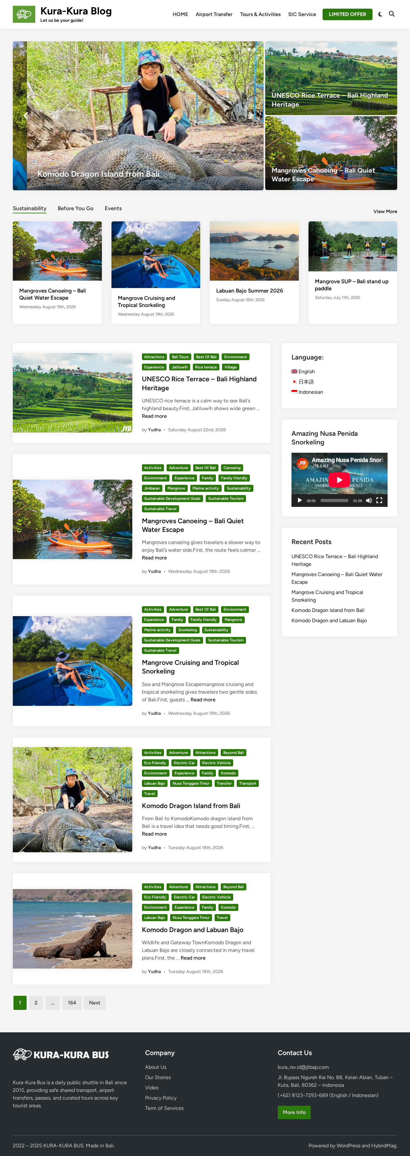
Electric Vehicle (216, 763)
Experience (154, 367)
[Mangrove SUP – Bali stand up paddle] (353, 246)
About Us (155, 1067)
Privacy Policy (160, 1098)
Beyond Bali (233, 752)
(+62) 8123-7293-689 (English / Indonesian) (328, 1095)
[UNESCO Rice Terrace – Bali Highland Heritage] (331, 78)
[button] (233, 49)
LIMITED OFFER (347, 14)
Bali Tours (180, 357)
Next (94, 1003)
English (306, 371)
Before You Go (76, 208)
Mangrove (176, 488)
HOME (180, 14)
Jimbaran (152, 488)
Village (231, 367)
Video (152, 1088)
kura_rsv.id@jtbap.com (303, 1067)
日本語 (305, 382)
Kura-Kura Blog (76, 11)
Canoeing (232, 468)
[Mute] (369, 500)
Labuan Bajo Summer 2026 (249, 290)
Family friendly (234, 478)
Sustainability (29, 208)
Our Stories (158, 1077)
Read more (154, 416)
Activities (152, 468)
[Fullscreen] (379, 500)
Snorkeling (187, 630)
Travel (149, 793)
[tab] (29, 207)
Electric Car (184, 763)
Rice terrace (206, 367)
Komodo (228, 773)
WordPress (348, 1146)
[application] (339, 480)
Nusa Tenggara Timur (191, 783)
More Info (294, 1112)
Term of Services (164, 1108)
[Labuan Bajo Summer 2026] (254, 250)
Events (113, 208)
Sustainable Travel (160, 509)
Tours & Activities (260, 14)
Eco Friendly (155, 763)
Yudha (154, 430)
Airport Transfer (214, 14)
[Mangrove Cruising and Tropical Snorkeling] (156, 254)
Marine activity (206, 488)
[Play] (300, 500)
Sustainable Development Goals (172, 498)
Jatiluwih (180, 367)
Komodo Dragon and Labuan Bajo (192, 930)
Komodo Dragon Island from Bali (191, 806)
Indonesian (310, 392)
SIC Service (302, 14)
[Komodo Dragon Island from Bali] (138, 115)
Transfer (224, 783)
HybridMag (383, 1146)
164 (72, 1003)
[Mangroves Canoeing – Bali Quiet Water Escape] (331, 153)
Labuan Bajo (154, 783)
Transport (247, 783)
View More (385, 211)
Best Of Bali (206, 357)
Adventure (178, 468)
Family (207, 478)
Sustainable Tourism (225, 498)
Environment (235, 357)
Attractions (154, 357)
